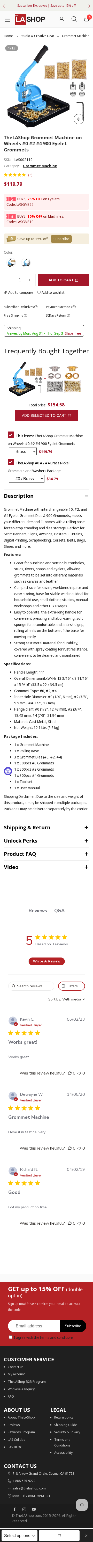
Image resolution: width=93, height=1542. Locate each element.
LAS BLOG (15, 1447)
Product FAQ (20, 853)
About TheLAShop (21, 1417)
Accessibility (63, 1452)
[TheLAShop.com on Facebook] (15, 1510)
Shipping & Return (27, 827)
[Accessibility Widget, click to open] (8, 771)
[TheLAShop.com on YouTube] (34, 1510)
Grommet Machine (40, 165)
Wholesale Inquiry (21, 1389)
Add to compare (20, 292)
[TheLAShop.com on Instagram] (24, 1510)
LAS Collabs (16, 1439)
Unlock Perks (20, 840)
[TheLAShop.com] (30, 19)
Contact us (16, 1366)
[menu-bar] (9, 19)
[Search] (74, 19)
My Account (16, 1374)
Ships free (73, 333)
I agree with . (44, 1337)
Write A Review (46, 961)
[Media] (79, 119)
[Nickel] (26, 262)
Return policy (63, 1417)
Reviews (14, 1424)
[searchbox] (31, 986)
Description (19, 495)
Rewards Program (21, 1432)
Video (11, 867)
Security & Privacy (67, 1432)
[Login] (61, 19)
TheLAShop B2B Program (27, 1381)
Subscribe (73, 1326)
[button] (10, 280)
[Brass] (11, 262)
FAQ (11, 1396)
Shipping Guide (65, 1424)
